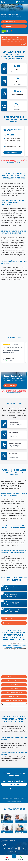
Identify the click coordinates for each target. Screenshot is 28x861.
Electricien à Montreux (14, 680)
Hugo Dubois (4, 840)
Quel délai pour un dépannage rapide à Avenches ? (13, 753)
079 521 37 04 (8, 618)
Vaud (15, 840)
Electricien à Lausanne (14, 676)
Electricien (10, 840)
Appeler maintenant (10, 21)
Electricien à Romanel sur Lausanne (14, 692)
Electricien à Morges (14, 684)
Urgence (7, 859)
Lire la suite (22, 44)
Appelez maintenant (12, 152)
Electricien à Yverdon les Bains (14, 700)
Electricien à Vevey (14, 696)
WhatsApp (20, 859)
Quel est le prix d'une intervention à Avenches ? (12, 738)
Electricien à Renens (14, 688)
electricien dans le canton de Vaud (17, 705)
